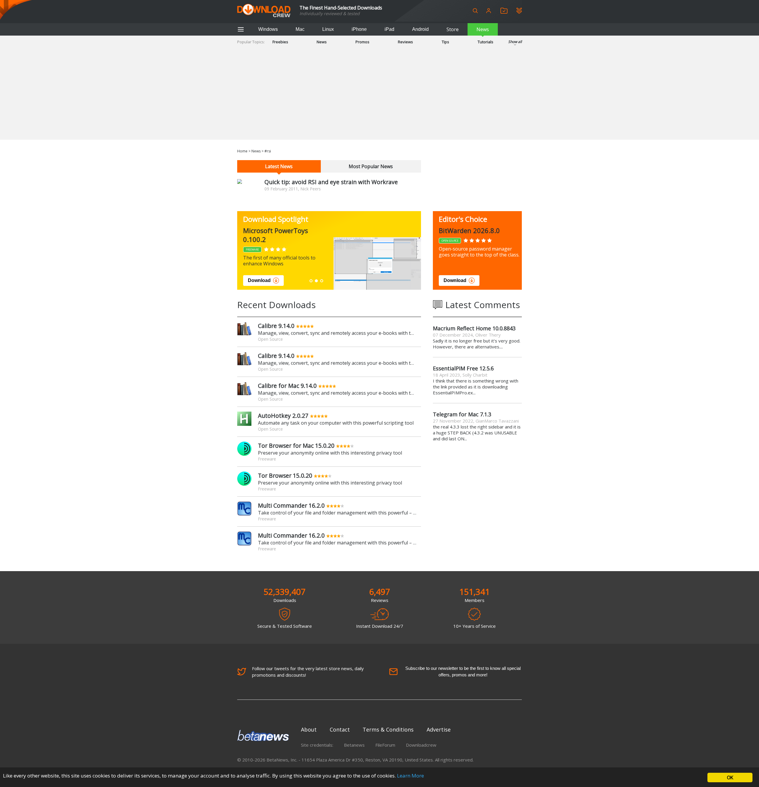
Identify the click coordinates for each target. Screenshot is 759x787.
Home (242, 151)
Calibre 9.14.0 (276, 326)
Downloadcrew (421, 745)
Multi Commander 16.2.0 (291, 505)
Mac (300, 29)
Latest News (279, 166)
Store (453, 29)
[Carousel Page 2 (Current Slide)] (316, 280)
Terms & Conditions (388, 729)
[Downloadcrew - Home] (264, 11)
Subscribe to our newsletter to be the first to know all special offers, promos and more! (463, 671)
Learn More (410, 775)
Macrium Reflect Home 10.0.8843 (474, 328)
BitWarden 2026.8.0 (469, 230)
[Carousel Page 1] (311, 280)
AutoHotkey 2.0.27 (283, 416)
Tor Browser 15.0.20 (285, 475)
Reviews (405, 41)
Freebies (280, 41)
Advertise (439, 729)
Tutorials (485, 41)
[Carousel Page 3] (321, 280)
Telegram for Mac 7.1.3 (462, 414)
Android (420, 29)
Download (259, 280)
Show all (515, 41)
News (482, 29)
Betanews (354, 745)
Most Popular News (371, 166)
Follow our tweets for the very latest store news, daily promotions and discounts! (308, 671)
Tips (445, 41)
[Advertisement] (379, 98)
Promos (362, 41)
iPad (389, 29)
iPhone (359, 29)
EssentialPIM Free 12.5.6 (463, 368)
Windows (268, 29)
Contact (340, 729)
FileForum (385, 745)
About (309, 729)
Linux (328, 29)
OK (730, 777)
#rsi (267, 151)
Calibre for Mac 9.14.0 (287, 386)
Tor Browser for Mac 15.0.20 (296, 446)
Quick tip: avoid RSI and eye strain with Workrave (331, 182)
